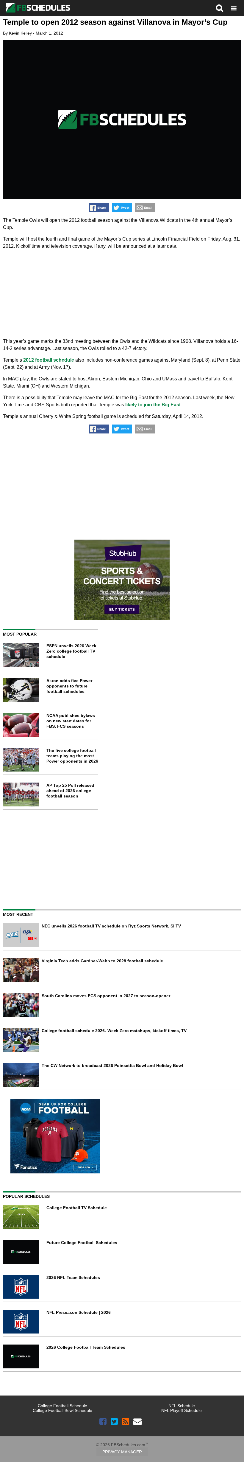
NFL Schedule (181, 1405)
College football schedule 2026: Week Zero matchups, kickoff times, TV (114, 1030)
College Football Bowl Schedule (62, 1410)
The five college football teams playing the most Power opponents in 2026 (72, 755)
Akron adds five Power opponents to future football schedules (69, 686)
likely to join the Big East (153, 404)
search (219, 8)
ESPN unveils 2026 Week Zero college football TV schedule (71, 651)
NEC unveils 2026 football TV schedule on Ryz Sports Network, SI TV (111, 926)
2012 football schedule (48, 360)
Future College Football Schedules (81, 1242)
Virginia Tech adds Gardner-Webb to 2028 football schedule (102, 960)
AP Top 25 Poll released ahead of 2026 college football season (70, 790)
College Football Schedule (62, 1405)
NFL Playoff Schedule (181, 1410)
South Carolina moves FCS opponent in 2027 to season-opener (106, 995)
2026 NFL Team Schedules (73, 1277)
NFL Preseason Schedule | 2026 (78, 1312)
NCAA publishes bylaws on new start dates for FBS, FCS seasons (70, 721)
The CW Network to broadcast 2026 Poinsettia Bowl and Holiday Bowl (112, 1065)
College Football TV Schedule (76, 1207)
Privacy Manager (122, 1451)
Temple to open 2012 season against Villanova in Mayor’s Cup (115, 22)
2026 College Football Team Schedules (85, 1347)
